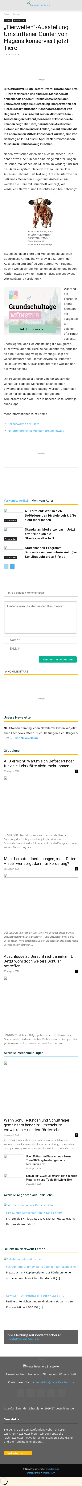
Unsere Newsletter (18, 717)
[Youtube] (61, 1393)
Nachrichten (19, 20)
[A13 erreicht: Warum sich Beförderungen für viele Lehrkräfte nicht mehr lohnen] (13, 515)
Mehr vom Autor (42, 500)
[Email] (55, 68)
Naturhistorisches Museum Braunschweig (36, 431)
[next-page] (12, 566)
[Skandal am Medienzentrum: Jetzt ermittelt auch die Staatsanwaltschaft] (13, 534)
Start (6, 14)
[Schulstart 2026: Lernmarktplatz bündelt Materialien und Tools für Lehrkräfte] (13, 1180)
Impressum (49, 1472)
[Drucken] (63, 68)
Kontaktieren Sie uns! (24, 1339)
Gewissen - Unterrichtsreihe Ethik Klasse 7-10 (35, 1295)
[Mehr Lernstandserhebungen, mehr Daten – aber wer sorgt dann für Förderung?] (41, 901)
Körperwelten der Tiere (23, 424)
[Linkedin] (46, 68)
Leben (16, 14)
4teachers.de (52, 1468)
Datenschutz (33, 1472)
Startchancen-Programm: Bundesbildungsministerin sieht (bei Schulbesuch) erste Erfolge (51, 552)
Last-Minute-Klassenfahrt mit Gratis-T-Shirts (34, 1213)
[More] (72, 68)
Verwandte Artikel (16, 500)
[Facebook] (19, 68)
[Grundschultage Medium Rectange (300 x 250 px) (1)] (32, 311)
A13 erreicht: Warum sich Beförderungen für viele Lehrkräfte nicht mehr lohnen (50, 515)
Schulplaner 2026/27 (41, 1408)
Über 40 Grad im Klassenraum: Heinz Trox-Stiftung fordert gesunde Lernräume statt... (48, 1160)
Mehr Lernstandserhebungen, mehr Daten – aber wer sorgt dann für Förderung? (40, 861)
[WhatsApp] (37, 68)
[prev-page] (6, 566)
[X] (28, 68)
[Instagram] (31, 1393)
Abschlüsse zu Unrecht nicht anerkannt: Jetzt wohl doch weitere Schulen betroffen (38, 961)
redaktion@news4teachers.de (55, 1382)
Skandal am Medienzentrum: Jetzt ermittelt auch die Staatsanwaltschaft (50, 533)
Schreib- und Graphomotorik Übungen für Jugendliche (41, 1266)
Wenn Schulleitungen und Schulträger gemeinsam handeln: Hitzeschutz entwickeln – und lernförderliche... (36, 1125)
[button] (6, 5)
